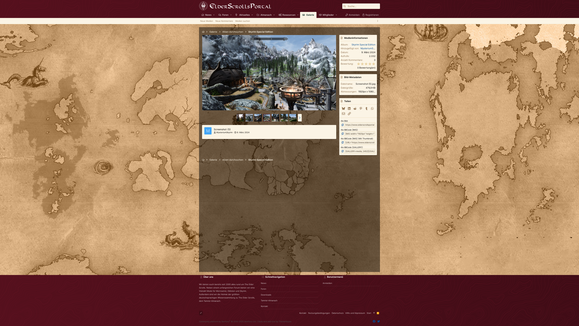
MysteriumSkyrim (224, 132)
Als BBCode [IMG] (349, 130)
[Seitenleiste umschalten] (378, 21)
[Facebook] (374, 321)
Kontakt (264, 306)
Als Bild (344, 121)
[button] (214, 14)
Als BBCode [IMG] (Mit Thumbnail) (357, 138)
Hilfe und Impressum (355, 313)
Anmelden (327, 283)
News (263, 283)
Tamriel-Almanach (269, 300)
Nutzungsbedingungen (319, 313)
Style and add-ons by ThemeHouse (274, 321)
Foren (263, 289)
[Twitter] (378, 321)
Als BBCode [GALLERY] (351, 147)
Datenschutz (338, 313)
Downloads (266, 295)
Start (369, 313)
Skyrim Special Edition (363, 44)
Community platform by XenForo (227, 321)
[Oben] (374, 313)
